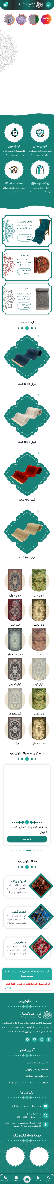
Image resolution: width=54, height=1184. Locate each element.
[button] (41, 850)
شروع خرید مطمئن (27, 237)
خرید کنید (27, 839)
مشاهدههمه (46, 19)
